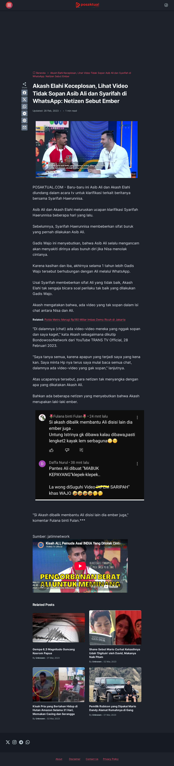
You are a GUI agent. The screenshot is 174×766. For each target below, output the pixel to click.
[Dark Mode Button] (166, 5)
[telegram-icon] (21, 742)
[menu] (9, 5)
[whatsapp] (24, 106)
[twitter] (24, 100)
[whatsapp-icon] (28, 742)
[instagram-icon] (14, 742)
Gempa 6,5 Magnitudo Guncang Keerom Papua (54, 651)
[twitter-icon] (8, 742)
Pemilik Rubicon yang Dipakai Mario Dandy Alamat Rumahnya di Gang (112, 708)
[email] (24, 127)
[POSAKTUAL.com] (87, 5)
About (59, 759)
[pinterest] (24, 120)
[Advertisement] (87, 40)
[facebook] (24, 93)
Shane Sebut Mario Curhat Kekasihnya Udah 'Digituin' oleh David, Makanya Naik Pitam (114, 653)
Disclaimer (74, 759)
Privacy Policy (111, 759)
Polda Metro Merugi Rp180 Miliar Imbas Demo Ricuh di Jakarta (85, 319)
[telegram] (24, 113)
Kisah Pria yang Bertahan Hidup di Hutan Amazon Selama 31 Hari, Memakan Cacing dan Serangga (55, 710)
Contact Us (92, 759)
